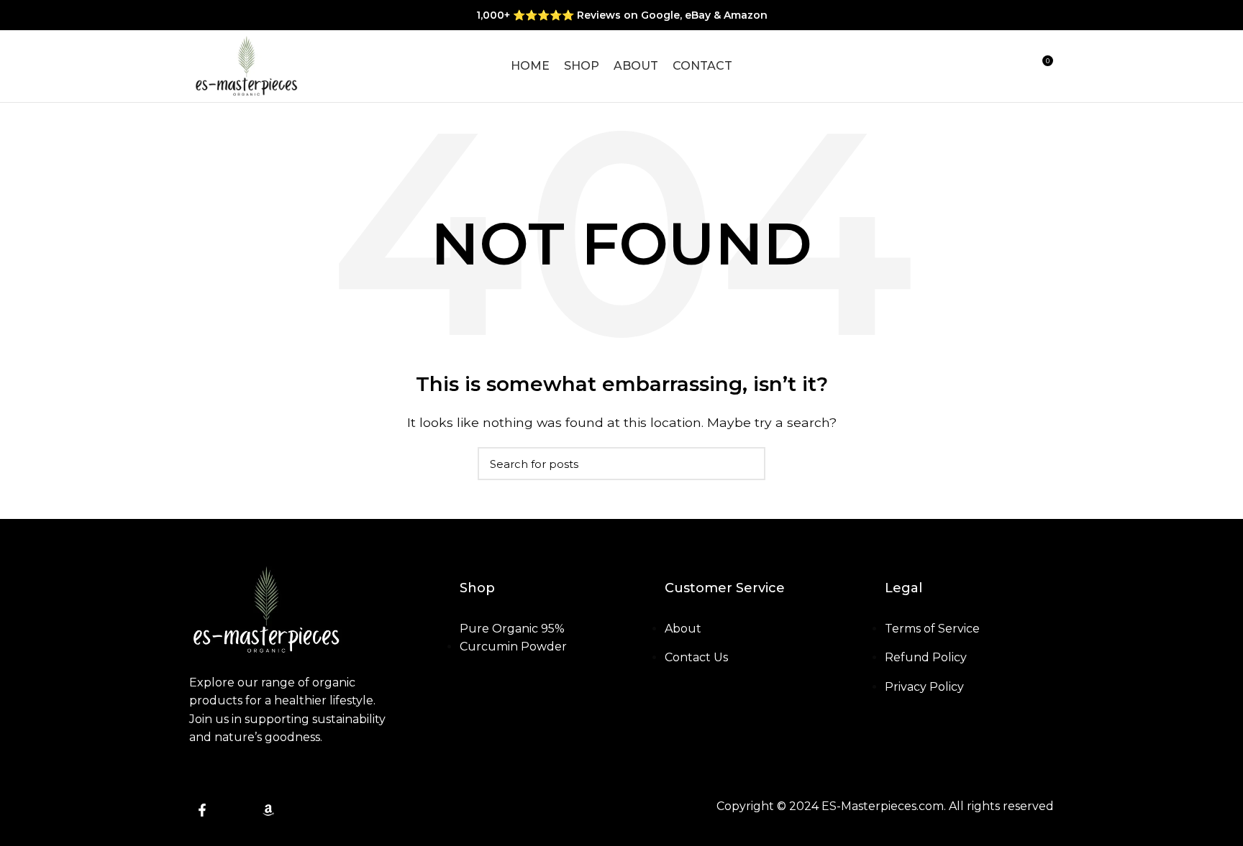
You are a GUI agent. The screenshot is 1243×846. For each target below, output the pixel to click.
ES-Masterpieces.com (882, 806)
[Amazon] (268, 810)
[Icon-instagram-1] (235, 810)
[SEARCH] (746, 463)
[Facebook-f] (202, 810)
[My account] (990, 66)
